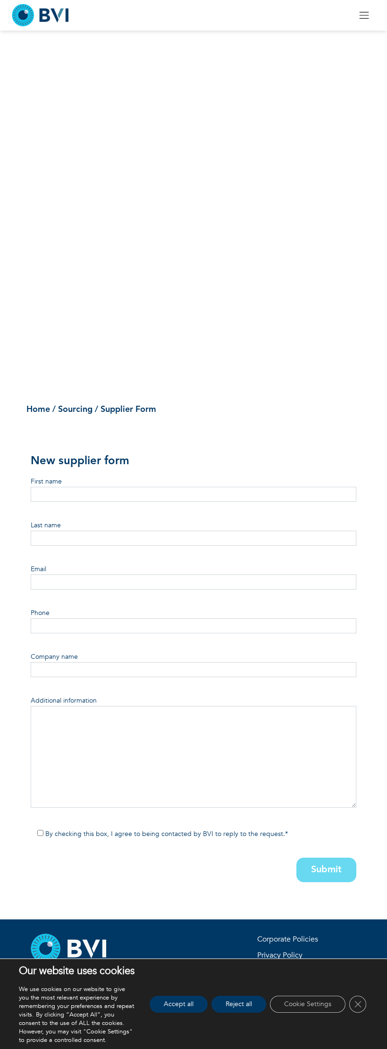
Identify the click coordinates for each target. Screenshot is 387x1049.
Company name (54, 656)
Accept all (179, 1004)
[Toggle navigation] (364, 15)
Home (38, 409)
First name (46, 481)
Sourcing (75, 409)
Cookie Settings (307, 1004)
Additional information (64, 700)
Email (38, 569)
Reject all (239, 1004)
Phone (40, 612)
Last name (46, 525)
